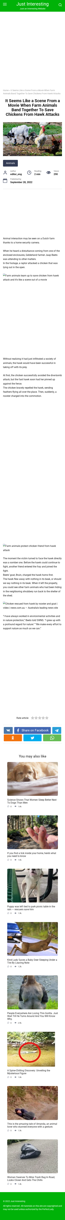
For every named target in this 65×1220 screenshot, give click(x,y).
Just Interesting (32, 4)
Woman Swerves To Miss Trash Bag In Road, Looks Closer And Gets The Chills (31, 1179)
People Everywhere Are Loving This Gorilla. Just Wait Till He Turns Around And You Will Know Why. (32, 1016)
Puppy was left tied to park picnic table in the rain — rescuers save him (31, 908)
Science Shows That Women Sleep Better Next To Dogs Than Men (32, 801)
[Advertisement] (32, 52)
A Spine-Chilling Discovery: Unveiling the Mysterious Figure (28, 1072)
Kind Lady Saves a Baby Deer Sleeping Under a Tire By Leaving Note (32, 961)
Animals (10, 163)
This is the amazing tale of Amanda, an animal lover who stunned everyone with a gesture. (32, 1125)
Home (6, 90)
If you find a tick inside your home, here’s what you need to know (31, 854)
